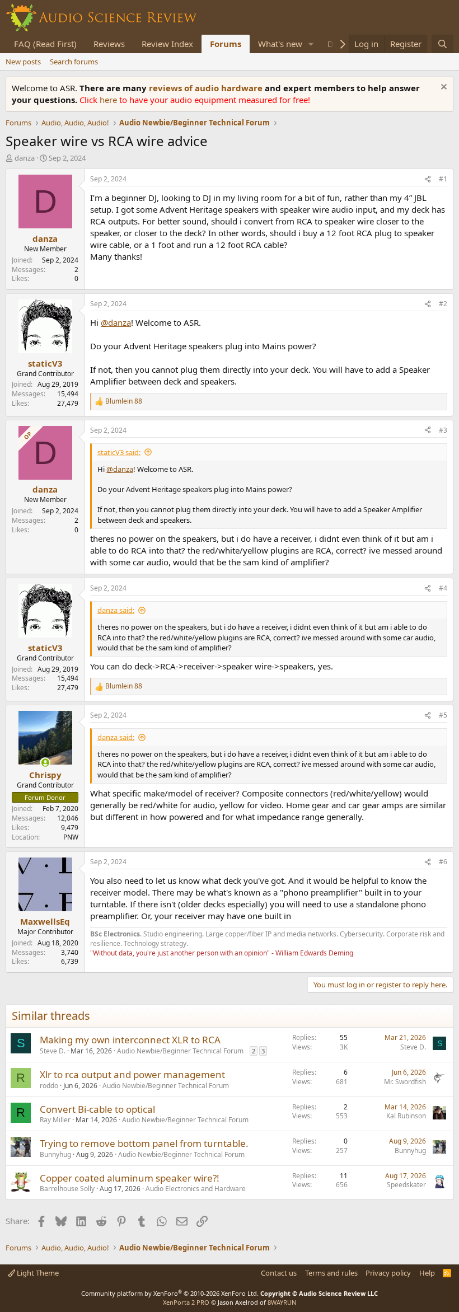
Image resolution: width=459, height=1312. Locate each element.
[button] (311, 44)
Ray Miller (55, 1119)
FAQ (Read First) (45, 43)
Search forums (74, 62)
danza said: (115, 610)
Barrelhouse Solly (67, 1188)
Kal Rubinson (406, 1116)
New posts (23, 62)
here (109, 99)
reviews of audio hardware (207, 87)
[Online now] (45, 762)
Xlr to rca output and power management (132, 1074)
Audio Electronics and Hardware (196, 1188)
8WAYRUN (282, 1302)
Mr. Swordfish (405, 1081)
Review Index (167, 43)
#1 (443, 179)
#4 (443, 588)
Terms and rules (331, 1273)
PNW (70, 837)
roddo (49, 1085)
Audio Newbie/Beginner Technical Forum (180, 1051)
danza (25, 158)
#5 (443, 715)
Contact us (279, 1273)
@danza (116, 322)
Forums (225, 43)
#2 (443, 303)
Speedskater (406, 1184)
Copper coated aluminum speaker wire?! (129, 1178)
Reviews (109, 43)
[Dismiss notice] (442, 88)
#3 (443, 430)
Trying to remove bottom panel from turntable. (144, 1143)
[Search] (442, 44)
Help (427, 1273)
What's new (280, 43)
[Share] (427, 179)
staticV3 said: (118, 452)
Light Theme (37, 1273)
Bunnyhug (55, 1154)
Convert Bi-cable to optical (97, 1109)
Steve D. (52, 1051)
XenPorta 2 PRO (186, 1302)
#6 (443, 861)
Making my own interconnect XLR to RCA (130, 1039)
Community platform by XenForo (170, 1293)
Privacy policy (388, 1273)
